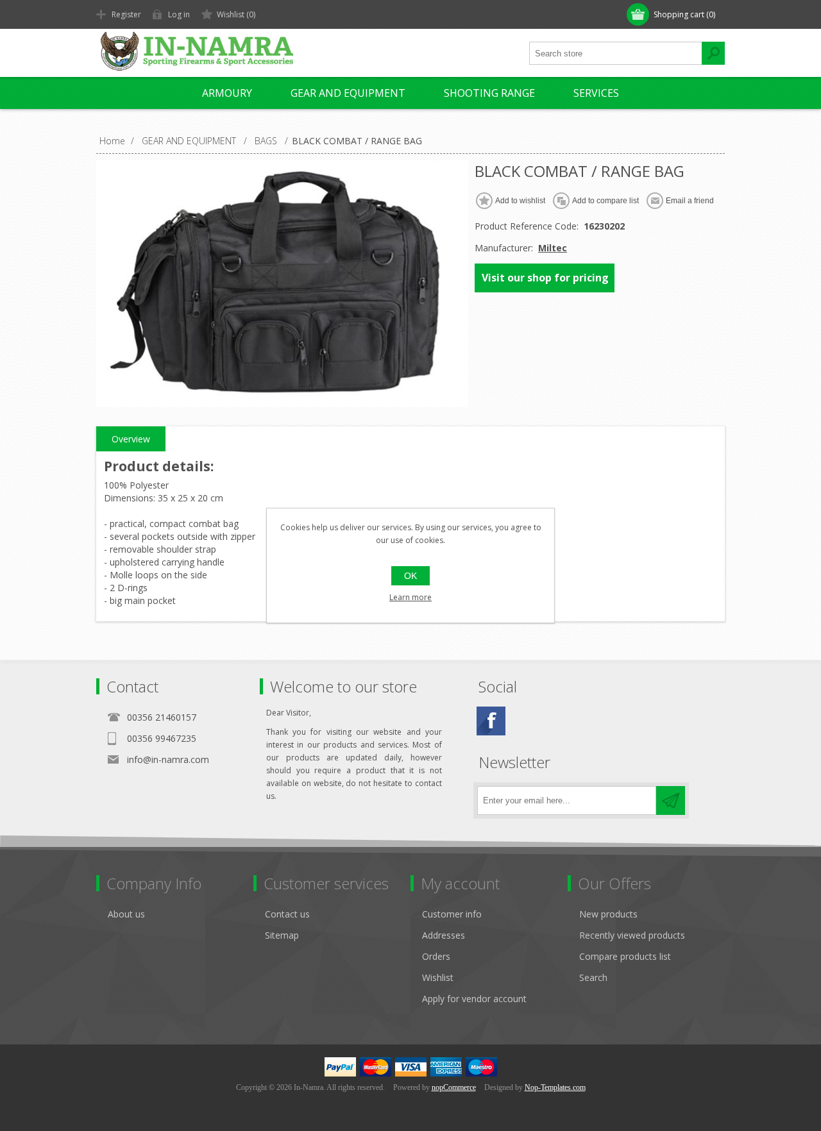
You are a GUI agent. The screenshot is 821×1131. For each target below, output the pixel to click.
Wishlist (437, 977)
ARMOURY (227, 93)
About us (126, 914)
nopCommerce (454, 1087)
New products (608, 914)
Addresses (443, 935)
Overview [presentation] (131, 439)
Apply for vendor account (474, 999)
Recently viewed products (632, 935)
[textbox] (615, 53)
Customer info (452, 914)
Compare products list (625, 956)
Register (126, 14)
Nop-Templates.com (555, 1087)
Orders (436, 956)
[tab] (130, 439)
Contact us (287, 914)
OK (410, 576)
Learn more (410, 597)
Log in (179, 14)
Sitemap (282, 935)
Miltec (552, 248)
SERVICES (596, 93)
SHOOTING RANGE (489, 93)
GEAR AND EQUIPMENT (348, 93)
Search (593, 977)
